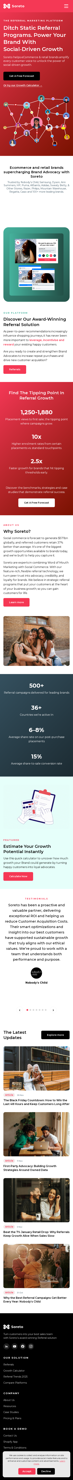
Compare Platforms (15, 1382)
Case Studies (11, 1412)
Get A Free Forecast (21, 76)
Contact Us (10, 1435)
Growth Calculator (14, 1370)
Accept (26, 1471)
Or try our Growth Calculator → (22, 85)
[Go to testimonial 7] (46, 1010)
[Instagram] (31, 1346)
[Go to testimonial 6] (42, 1010)
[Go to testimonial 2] (30, 1010)
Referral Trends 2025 (15, 1376)
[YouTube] (15, 1346)
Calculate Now (18, 876)
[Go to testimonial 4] (36, 1010)
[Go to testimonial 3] (33, 1010)
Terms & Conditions (14, 1447)
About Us (8, 1400)
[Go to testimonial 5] (39, 1010)
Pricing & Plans (12, 1418)
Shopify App (10, 1441)
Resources (9, 1406)
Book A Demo (15, 1428)
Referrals (14, 369)
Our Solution (16, 1357)
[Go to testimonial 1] (27, 1010)
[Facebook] (23, 1346)
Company (11, 1393)
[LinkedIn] (6, 1346)
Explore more (55, 1034)
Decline (46, 1471)
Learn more (16, 602)
